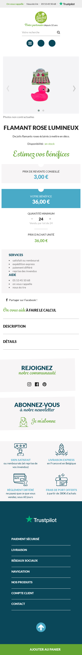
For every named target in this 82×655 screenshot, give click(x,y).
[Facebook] (37, 383)
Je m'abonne (42, 421)
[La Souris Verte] (41, 17)
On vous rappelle (14, 3)
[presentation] (8, 88)
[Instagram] (29, 383)
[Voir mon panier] (52, 43)
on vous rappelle (22, 284)
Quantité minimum (41, 213)
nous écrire (19, 287)
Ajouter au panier (45, 649)
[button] (38, 110)
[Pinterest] (45, 383)
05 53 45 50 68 (48, 3)
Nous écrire (32, 3)
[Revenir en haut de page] (41, 627)
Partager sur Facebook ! (23, 300)
